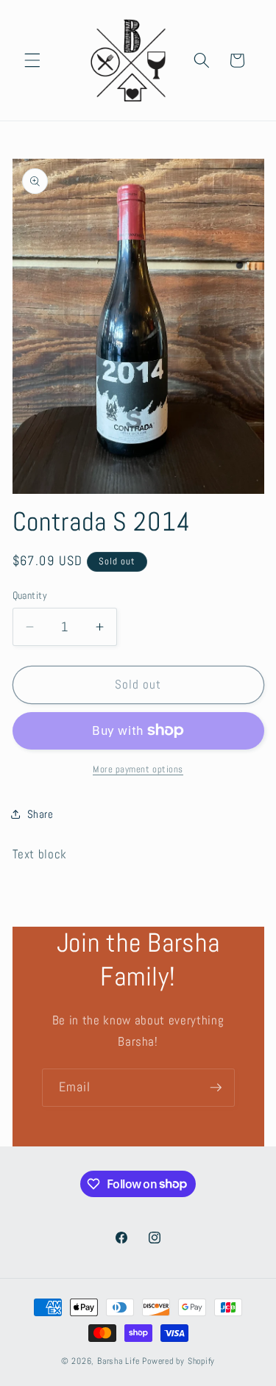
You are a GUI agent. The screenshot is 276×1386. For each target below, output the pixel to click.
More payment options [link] (138, 769)
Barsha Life (118, 1361)
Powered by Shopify (178, 1361)
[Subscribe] (215, 1088)
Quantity (30, 595)
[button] (32, 60)
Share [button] (40, 814)
